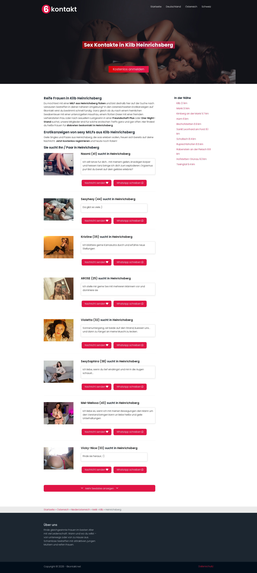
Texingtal (186, 164)
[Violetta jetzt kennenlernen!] (58, 330)
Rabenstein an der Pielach (194, 152)
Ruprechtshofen (190, 144)
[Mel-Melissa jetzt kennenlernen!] (58, 413)
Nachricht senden (95, 183)
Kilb (182, 103)
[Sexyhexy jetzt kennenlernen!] (58, 209)
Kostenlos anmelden (128, 69)
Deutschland (173, 6)
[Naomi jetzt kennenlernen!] (58, 164)
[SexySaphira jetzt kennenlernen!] (58, 372)
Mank (183, 108)
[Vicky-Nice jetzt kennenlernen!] (58, 458)
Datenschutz (205, 566)
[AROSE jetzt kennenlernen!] (58, 289)
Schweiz (206, 6)
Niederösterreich (80, 509)
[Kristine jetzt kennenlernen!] (58, 247)
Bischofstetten (189, 124)
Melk (94, 509)
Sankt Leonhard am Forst (192, 131)
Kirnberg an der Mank (193, 113)
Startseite (156, 6)
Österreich (191, 6)
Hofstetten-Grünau (192, 159)
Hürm (182, 119)
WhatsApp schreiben (129, 183)
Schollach (186, 139)
